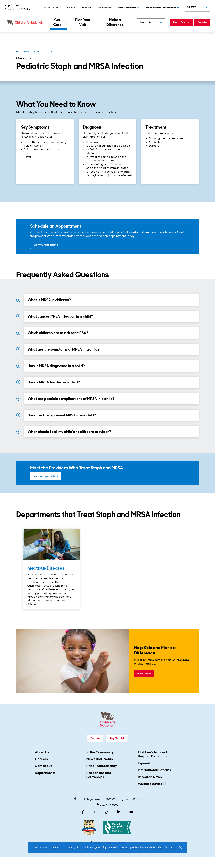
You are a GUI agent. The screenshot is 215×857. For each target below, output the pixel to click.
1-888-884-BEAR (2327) (18, 8)
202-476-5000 (109, 804)
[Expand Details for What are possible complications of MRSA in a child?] (18, 398)
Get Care (22, 51)
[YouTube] (131, 812)
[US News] (89, 827)
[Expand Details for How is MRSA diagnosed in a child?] (18, 365)
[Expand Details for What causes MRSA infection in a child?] (18, 316)
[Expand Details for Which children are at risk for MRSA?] (18, 333)
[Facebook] (83, 812)
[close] (180, 847)
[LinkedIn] (119, 812)
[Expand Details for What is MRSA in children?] (18, 300)
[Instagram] (94, 812)
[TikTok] (106, 812)
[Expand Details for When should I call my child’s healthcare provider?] (18, 431)
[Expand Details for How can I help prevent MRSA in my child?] (18, 415)
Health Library (42, 51)
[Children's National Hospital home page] (25, 22)
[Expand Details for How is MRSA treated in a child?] (18, 382)
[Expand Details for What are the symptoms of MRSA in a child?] (18, 349)
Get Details (166, 847)
